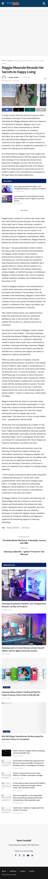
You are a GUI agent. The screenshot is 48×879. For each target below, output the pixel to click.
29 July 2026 (19, 203)
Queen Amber (14, 77)
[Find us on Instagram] (24, 855)
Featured (10, 61)
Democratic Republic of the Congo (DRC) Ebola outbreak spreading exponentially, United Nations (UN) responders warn (27, 797)
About (4, 871)
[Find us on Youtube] (28, 855)
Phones (7, 687)
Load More (24, 210)
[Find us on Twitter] (20, 855)
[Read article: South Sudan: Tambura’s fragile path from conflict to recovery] (6, 810)
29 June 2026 (18, 790)
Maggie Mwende (13, 528)
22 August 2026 (18, 768)
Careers (22, 871)
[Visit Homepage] (12, 3)
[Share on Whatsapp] (30, 110)
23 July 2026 (6, 698)
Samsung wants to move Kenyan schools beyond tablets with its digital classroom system (29, 198)
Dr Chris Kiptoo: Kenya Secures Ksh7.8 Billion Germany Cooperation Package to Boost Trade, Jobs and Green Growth (29, 785)
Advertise (13, 871)
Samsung (25, 528)
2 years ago (26, 77)
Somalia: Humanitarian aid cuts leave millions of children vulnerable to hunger (28, 774)
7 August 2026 (19, 191)
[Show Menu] (3, 3)
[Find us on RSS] (32, 855)
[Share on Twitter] (18, 110)
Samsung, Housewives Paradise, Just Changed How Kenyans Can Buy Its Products (30, 187)
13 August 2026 (18, 756)
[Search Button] (44, 3)
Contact (31, 871)
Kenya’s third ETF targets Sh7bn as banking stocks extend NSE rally (29, 752)
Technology (8, 599)
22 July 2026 (6, 742)
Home (4, 61)
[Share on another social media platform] (41, 110)
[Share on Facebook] (7, 110)
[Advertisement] (24, 32)
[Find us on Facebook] (15, 855)
